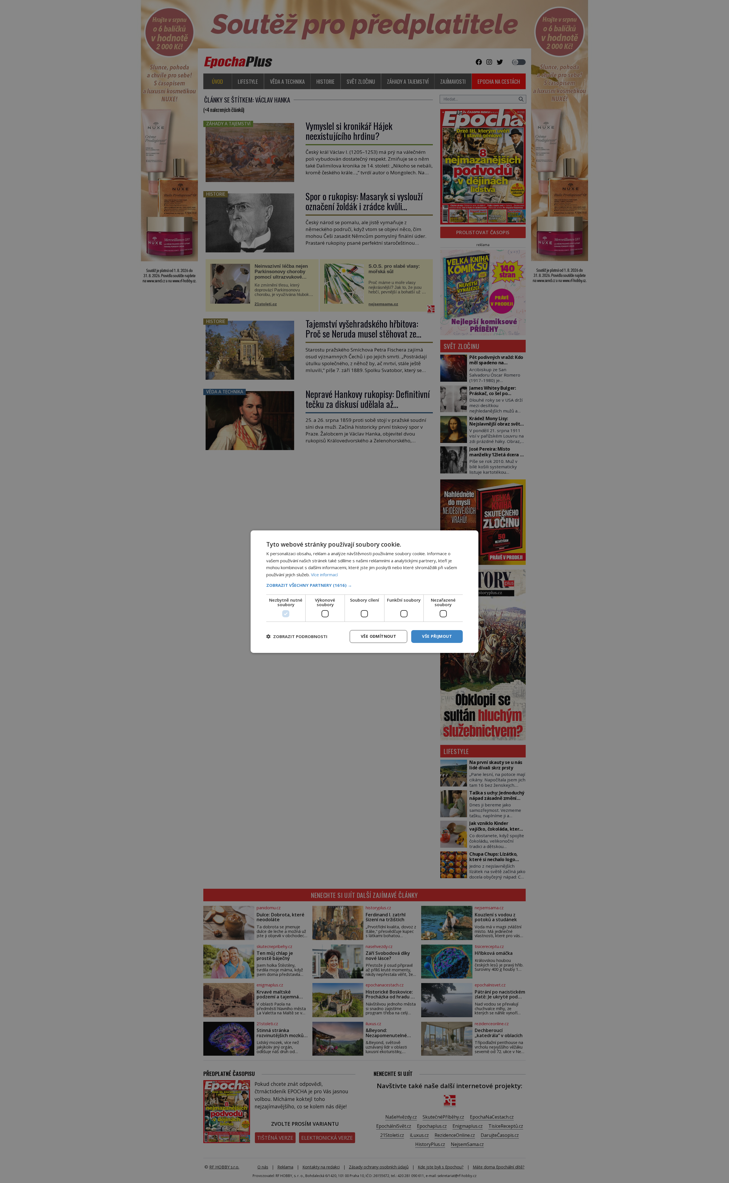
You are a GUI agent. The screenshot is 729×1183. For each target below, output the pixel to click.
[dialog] (364, 591)
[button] (364, 585)
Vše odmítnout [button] (378, 636)
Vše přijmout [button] (437, 636)
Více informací (324, 574)
